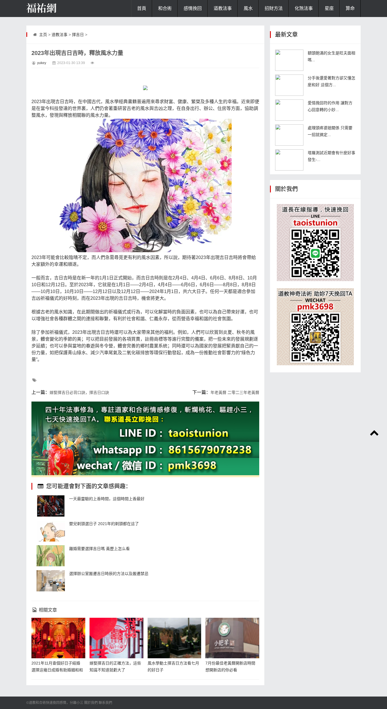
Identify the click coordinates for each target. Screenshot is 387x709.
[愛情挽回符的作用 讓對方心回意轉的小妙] (289, 110)
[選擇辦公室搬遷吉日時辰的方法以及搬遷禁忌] (51, 580)
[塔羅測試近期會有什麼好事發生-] (289, 160)
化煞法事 (304, 8)
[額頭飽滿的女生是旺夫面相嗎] (289, 60)
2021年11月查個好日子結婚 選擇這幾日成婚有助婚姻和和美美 (57, 670)
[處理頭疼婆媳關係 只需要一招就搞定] (289, 135)
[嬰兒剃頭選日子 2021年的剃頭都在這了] (51, 531)
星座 (329, 8)
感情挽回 (193, 8)
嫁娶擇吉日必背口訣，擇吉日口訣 (79, 392)
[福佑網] (54, 8)
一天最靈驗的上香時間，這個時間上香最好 (106, 498)
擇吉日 (78, 34)
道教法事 (223, 8)
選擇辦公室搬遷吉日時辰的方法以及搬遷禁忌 (108, 573)
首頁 (141, 8)
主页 (43, 34)
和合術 (165, 8)
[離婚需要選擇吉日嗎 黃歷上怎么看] (51, 555)
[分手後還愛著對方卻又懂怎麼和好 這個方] (289, 85)
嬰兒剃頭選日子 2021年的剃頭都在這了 (104, 523)
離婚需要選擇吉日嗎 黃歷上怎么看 (99, 548)
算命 (350, 8)
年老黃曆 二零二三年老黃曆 (234, 392)
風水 (248, 8)
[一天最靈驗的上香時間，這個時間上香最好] (51, 506)
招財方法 (274, 8)
